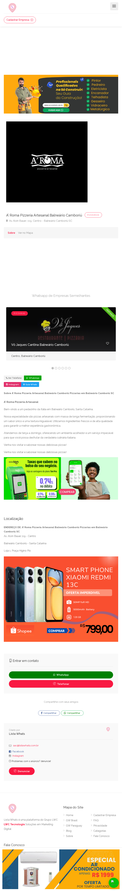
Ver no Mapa (25, 232)
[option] (61, 336)
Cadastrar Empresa (18, 19)
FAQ (96, 820)
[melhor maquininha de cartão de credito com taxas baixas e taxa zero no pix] (61, 478)
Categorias (99, 830)
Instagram (13, 384)
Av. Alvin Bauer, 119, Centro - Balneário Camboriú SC (40, 220)
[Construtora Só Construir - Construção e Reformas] (61, 93)
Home (69, 815)
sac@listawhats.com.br (26, 745)
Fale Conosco (101, 836)
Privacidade (100, 825)
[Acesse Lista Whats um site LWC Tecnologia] (108, 729)
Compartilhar (50, 713)
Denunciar (23, 771)
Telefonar (63, 684)
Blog (68, 830)
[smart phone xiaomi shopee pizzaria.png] (61, 599)
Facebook (18, 751)
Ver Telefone (15, 378)
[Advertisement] (61, 50)
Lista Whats (17, 733)
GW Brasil (71, 820)
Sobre (11, 232)
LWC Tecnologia (14, 824)
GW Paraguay (74, 825)
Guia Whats (31, 384)
